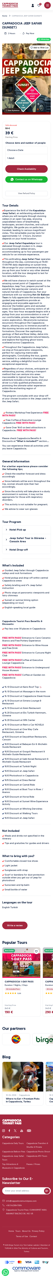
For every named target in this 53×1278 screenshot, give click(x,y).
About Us (26, 1231)
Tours (17, 1231)
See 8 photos (13, 110)
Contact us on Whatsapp (28, 179)
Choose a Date (15, 150)
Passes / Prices (33, 1164)
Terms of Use (22, 1236)
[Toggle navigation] (47, 5)
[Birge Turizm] (12, 1122)
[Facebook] (9, 1130)
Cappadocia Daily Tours (13, 1143)
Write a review (15, 925)
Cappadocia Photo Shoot (38, 1151)
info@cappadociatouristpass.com (21, 1201)
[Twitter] (15, 1130)
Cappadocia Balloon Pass (13, 1151)
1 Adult (10, 158)
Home (11, 1231)
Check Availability (26, 169)
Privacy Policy (38, 1231)
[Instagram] (3, 1130)
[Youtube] (21, 1130)
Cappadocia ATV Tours (36, 1156)
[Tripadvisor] (29, 1130)
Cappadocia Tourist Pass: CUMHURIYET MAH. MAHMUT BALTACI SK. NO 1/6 (26, 1212)
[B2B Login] (33, 5)
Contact (33, 1236)
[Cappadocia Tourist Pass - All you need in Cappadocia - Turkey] (10, 5)
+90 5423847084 (14, 1205)
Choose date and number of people (25, 142)
